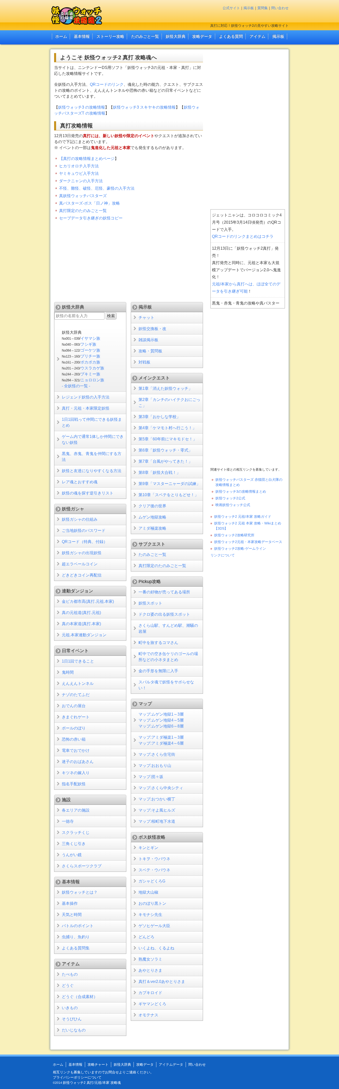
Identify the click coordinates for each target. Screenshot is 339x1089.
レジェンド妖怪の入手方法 (85, 397)
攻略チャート (98, 1064)
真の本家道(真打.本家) (81, 624)
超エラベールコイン (80, 564)
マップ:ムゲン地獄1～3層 (161, 714)
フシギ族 (88, 344)
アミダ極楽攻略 (152, 528)
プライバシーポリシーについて (77, 1077)
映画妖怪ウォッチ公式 (232, 505)
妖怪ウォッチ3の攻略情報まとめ (240, 491)
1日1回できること (78, 661)
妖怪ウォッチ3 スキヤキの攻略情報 (144, 107)
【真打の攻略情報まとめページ (87, 158)
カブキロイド (150, 993)
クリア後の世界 (152, 506)
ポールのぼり (74, 728)
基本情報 (82, 36)
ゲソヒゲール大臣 (154, 926)
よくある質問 (231, 36)
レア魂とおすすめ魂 (80, 482)
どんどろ (146, 937)
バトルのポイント (78, 926)
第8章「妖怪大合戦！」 (159, 472)
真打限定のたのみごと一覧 (83, 211)
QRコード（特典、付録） (84, 542)
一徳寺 (68, 821)
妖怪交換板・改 (152, 329)
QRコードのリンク (107, 84)
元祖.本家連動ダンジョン (84, 635)
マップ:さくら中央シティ (160, 788)
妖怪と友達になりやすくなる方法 (91, 471)
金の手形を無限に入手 (158, 671)
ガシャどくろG (151, 881)
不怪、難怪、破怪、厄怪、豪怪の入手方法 (97, 188)
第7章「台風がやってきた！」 (165, 461)
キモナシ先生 (150, 914)
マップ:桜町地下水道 (156, 821)
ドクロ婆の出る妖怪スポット (164, 614)
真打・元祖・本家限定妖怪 (85, 408)
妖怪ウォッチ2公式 (230, 498)
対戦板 (144, 362)
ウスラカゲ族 (92, 368)
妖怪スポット (150, 603)
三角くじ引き (74, 844)
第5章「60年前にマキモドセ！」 (167, 439)
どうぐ (68, 985)
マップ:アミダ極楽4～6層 (161, 743)
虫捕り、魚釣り (76, 937)
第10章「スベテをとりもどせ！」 (168, 495)
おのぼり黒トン (152, 903)
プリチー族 (90, 356)
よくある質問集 (76, 948)
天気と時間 (72, 914)
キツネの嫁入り (76, 773)
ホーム (61, 36)
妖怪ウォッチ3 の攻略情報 (81, 107)
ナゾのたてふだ (76, 695)
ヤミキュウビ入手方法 (79, 173)
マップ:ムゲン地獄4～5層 (161, 720)
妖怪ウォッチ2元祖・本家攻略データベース (248, 542)
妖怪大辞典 (175, 36)
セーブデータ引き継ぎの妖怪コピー (91, 218)
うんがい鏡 (72, 855)
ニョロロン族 (92, 380)
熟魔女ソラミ (150, 959)
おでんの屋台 (74, 706)
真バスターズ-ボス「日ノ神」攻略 (89, 203)
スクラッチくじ (76, 832)
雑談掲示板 (148, 340)
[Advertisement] (128, 262)
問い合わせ (280, 8)
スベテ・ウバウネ (154, 870)
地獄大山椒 (148, 892)
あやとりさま (150, 970)
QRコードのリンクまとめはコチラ (242, 236)
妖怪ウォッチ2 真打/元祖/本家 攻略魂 (92, 1083)
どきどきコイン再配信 (82, 575)
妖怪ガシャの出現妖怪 (82, 553)
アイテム (257, 36)
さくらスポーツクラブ (82, 866)
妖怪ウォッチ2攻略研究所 (234, 535)
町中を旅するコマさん (158, 642)
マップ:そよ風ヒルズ (156, 810)
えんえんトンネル (78, 683)
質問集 (262, 8)
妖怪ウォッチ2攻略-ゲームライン (240, 548)
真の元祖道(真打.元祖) (81, 612)
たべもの (70, 974)
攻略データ (202, 36)
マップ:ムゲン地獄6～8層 (161, 726)
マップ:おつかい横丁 (156, 799)
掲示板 (248, 8)
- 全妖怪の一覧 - (76, 386)
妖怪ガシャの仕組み (80, 519)
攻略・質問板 (150, 351)
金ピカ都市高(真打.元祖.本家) (88, 601)
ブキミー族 (90, 374)
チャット (146, 317)
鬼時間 (68, 672)
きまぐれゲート (76, 717)
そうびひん (72, 1019)
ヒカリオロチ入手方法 (79, 166)
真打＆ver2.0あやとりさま (161, 981)
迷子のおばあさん (78, 761)
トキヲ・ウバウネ (154, 859)
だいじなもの (74, 1030)
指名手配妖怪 (74, 784)
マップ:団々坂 (150, 777)
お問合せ (112, 1072)
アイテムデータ (171, 1064)
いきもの (70, 1008)
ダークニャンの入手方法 (81, 181)
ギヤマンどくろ (152, 1004)
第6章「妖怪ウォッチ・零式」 (165, 450)
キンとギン (148, 848)
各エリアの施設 (76, 810)
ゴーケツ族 (90, 350)
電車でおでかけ (76, 750)
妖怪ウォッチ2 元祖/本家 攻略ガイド (242, 516)
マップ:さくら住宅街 (156, 754)
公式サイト (231, 8)
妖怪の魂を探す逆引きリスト (87, 493)
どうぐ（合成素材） (80, 997)
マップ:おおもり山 (154, 765)
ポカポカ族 (90, 362)
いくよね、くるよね (156, 948)
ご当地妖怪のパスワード (83, 530)
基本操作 (70, 903)
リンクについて (222, 555)
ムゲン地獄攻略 (152, 517)
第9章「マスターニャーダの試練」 (169, 484)
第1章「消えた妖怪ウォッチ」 (165, 388)
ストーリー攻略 (110, 36)
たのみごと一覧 (145, 36)
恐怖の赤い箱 (74, 739)
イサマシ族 (90, 338)
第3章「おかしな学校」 (159, 417)
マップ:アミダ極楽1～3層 (161, 737)
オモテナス (148, 1015)
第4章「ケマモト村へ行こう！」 (167, 428)
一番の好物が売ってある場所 (164, 592)
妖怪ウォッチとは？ (80, 892)
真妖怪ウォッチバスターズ (83, 196)
